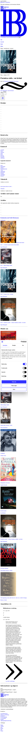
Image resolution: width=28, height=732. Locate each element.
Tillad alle (14, 381)
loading (2, 95)
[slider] (14, 63)
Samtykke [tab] (5, 345)
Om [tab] (23, 345)
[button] (14, 689)
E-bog (5, 91)
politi (2, 153)
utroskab (2, 152)
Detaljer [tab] (14, 345)
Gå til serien (3, 220)
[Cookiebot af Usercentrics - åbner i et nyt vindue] (21, 342)
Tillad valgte (14, 385)
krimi (2, 154)
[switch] (25, 368)
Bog (2, 92)
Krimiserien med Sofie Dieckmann (11, 81)
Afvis (14, 389)
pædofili (2, 150)
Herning (2, 155)
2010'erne (3, 158)
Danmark (2, 157)
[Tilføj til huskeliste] (3, 98)
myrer (2, 151)
